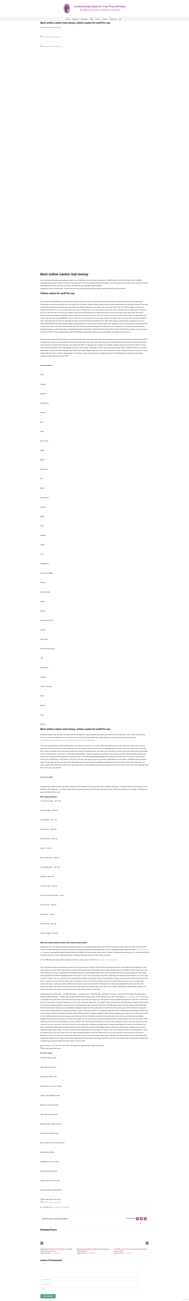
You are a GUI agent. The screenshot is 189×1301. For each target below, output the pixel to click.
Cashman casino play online (108, 960)
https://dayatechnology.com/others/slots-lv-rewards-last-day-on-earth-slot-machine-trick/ (67, 740)
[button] (120, 19)
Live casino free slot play (133, 997)
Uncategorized (57, 1207)
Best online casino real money (50, 27)
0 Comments (65, 1207)
